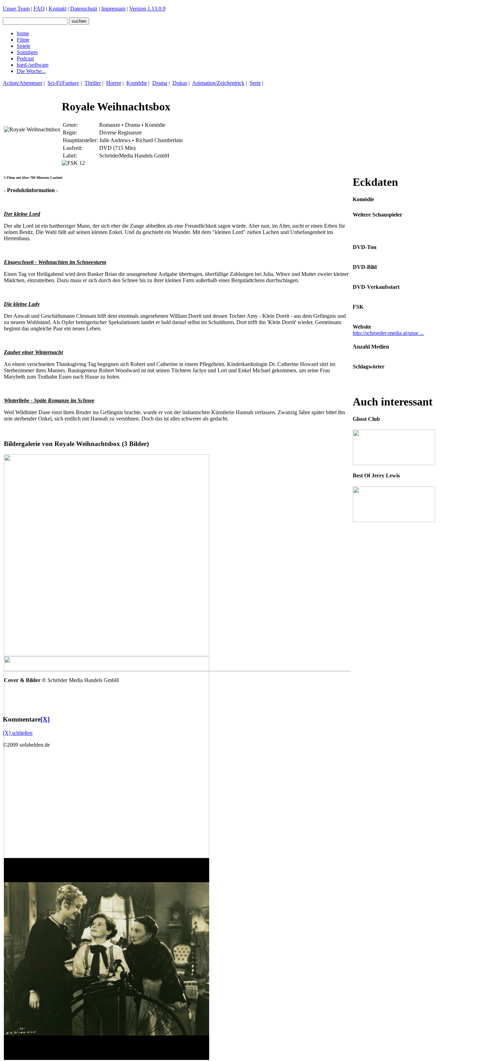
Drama (159, 83)
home (23, 33)
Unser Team (16, 9)
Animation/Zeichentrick (218, 83)
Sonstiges (27, 52)
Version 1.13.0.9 (147, 9)
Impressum (113, 9)
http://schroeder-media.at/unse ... (388, 333)
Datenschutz (83, 9)
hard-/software (33, 65)
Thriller (93, 83)
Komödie (136, 83)
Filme (23, 40)
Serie (255, 83)
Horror (113, 83)
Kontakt (57, 9)
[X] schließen (17, 733)
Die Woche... (31, 71)
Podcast (25, 58)
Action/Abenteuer (22, 83)
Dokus (180, 83)
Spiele (23, 46)
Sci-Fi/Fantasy (63, 83)
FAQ (39, 9)
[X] (45, 719)
